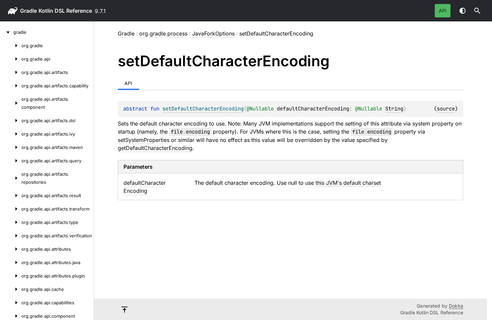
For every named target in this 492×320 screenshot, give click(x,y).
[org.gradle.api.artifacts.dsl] (10, 120)
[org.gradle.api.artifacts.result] (10, 195)
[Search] (477, 10)
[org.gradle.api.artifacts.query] (10, 160)
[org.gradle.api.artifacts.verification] (10, 235)
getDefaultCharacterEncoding (155, 148)
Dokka (456, 306)
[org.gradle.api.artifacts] (10, 72)
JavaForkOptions (213, 33)
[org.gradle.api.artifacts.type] (10, 222)
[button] (477, 10)
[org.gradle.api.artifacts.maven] (10, 147)
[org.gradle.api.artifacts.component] (10, 103)
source (446, 108)
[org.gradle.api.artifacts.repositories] (10, 178)
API (442, 10)
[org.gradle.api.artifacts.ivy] (10, 134)
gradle (28, 10)
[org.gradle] (10, 45)
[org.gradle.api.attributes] (10, 249)
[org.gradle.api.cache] (10, 289)
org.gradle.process (163, 33)
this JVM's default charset (348, 182)
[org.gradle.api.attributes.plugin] (10, 276)
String (394, 108)
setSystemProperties (143, 140)
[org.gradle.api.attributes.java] (10, 262)
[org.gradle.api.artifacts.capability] (10, 85)
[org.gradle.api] (10, 59)
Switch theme (462, 10)
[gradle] (6, 32)
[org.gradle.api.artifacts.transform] (10, 209)
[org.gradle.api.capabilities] (10, 302)
